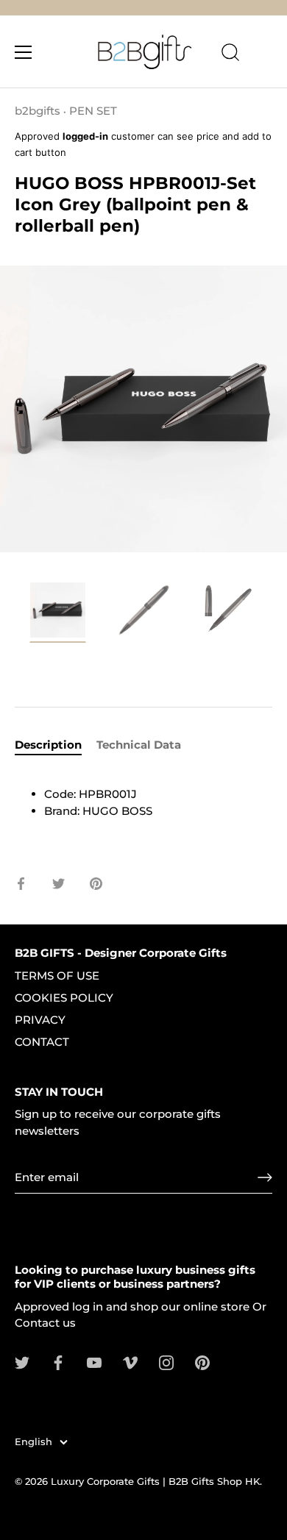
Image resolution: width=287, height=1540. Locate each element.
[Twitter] (22, 1362)
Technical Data (138, 745)
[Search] (230, 54)
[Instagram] (166, 1362)
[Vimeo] (130, 1362)
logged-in (85, 136)
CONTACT (42, 1042)
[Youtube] (94, 1362)
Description (48, 745)
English (33, 1441)
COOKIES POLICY (64, 998)
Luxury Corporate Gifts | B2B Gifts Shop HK (155, 1481)
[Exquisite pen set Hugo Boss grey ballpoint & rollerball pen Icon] (57, 612)
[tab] (55, 745)
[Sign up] (265, 1177)
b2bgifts (37, 111)
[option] (58, 615)
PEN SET (93, 111)
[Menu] (23, 52)
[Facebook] (58, 1362)
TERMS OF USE (57, 976)
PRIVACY (40, 1020)
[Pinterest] (202, 1362)
